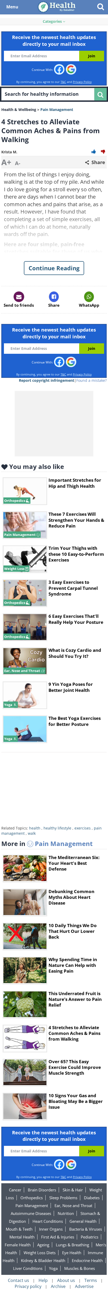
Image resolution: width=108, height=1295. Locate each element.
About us (66, 1280)
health (34, 828)
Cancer (15, 1189)
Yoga (53, 1268)
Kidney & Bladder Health (43, 1260)
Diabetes (92, 1197)
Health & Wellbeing (18, 109)
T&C (63, 82)
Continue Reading (54, 268)
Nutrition (66, 1213)
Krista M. (9, 151)
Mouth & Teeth (19, 1229)
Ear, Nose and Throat (73, 1205)
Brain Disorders (42, 1189)
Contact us (18, 1280)
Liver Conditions (27, 1268)
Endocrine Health (87, 1260)
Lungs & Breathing (72, 1244)
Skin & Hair (73, 1189)
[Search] (100, 94)
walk (32, 833)
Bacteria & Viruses (85, 1229)
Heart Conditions (48, 1221)
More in (47, 843)
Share (97, 162)
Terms (90, 1280)
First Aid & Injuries (57, 1237)
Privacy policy (28, 1286)
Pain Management (31, 1205)
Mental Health (22, 1237)
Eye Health (71, 1252)
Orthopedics (31, 1197)
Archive (58, 1286)
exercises (82, 828)
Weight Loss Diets (40, 1252)
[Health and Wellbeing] (57, 6)
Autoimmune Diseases (31, 1213)
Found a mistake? (91, 380)
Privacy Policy (82, 82)
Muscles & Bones (79, 1268)
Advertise (84, 1286)
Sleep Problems (63, 1197)
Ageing (43, 1244)
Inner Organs (51, 1229)
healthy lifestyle (57, 828)
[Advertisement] (54, 790)
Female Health (18, 1244)
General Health (82, 1221)
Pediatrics (89, 1237)
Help (43, 1280)
